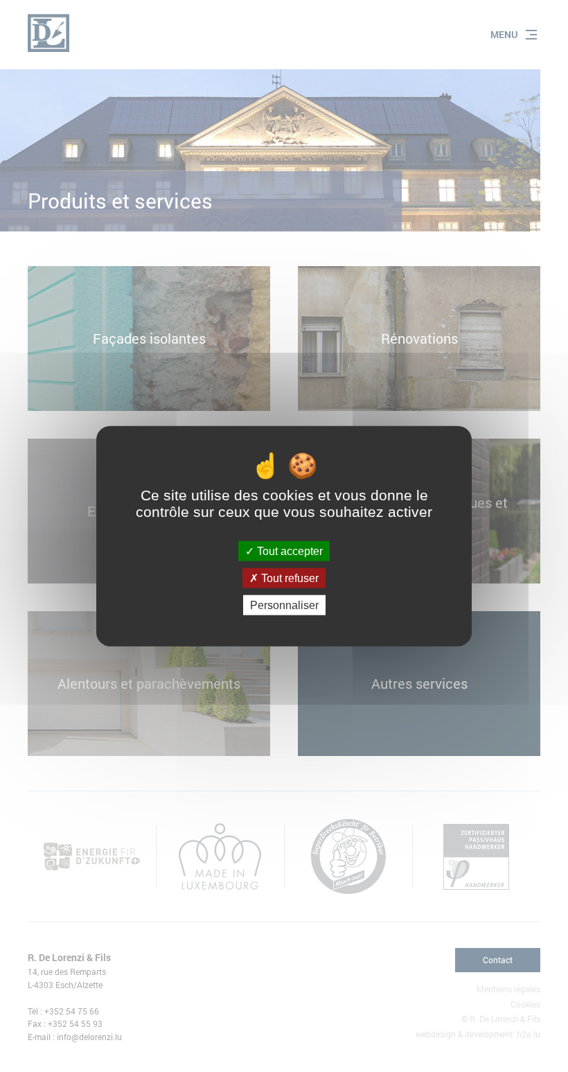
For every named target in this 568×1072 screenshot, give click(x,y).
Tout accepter (288, 550)
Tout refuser (288, 577)
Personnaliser (284, 605)
